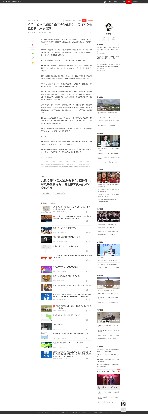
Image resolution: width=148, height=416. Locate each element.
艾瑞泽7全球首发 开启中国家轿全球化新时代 (108, 335)
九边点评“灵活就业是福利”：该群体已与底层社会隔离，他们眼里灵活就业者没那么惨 (66, 184)
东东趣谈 (44, 32)
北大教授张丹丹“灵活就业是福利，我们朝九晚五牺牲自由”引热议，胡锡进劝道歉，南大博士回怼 (108, 66)
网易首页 (5, 1)
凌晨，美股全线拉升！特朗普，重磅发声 (107, 260)
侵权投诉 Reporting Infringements (105, 412)
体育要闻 (100, 169)
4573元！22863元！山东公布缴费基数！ (66, 267)
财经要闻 (100, 242)
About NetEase (53, 412)
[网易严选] (115, 1)
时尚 (108, 371)
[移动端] (105, 1)
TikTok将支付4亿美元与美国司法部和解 (107, 162)
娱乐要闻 (100, 209)
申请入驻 (90, 20)
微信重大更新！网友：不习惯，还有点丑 (67, 315)
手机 (118, 371)
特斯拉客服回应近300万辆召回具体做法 (66, 237)
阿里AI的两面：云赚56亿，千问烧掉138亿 (108, 294)
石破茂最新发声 (58, 324)
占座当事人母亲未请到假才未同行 (64, 228)
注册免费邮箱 (135, 1)
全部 (118, 44)
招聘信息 (68, 412)
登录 (129, 1)
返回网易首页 (46, 193)
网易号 (33, 20)
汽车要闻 (100, 310)
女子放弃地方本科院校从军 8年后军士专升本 (108, 153)
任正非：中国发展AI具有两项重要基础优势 (108, 302)
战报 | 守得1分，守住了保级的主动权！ (66, 246)
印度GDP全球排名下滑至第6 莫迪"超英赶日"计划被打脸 (72, 285)
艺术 (113, 371)
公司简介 (58, 412)
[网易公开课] (110, 1)
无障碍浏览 (14, 1)
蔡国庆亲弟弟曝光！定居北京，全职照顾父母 (108, 231)
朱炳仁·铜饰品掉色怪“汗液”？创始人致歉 (67, 276)
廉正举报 (95, 412)
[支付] (120, 1)
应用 (9, 1)
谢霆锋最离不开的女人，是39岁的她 (106, 234)
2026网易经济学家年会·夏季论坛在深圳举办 (108, 267)
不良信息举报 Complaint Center (86, 412)
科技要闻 (100, 275)
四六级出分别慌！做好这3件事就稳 (106, 117)
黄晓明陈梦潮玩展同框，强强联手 (106, 227)
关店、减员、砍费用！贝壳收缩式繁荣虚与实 (108, 264)
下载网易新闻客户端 (60, 193)
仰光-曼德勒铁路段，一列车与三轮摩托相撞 (68, 343)
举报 (91, 32)
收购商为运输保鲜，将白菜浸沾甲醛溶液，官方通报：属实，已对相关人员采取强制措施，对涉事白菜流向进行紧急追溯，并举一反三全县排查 (72, 354)
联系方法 (63, 412)
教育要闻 (100, 97)
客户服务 (72, 412)
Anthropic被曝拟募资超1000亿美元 (106, 290)
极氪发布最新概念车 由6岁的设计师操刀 (107, 338)
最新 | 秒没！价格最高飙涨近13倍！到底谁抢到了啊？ (71, 333)
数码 (98, 371)
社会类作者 (108, 34)
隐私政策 (77, 412)
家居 (103, 371)
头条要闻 (100, 133)
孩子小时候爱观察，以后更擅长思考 (106, 125)
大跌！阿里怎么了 (102, 257)
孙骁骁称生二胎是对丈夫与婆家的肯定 (107, 224)
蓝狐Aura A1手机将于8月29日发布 (106, 402)
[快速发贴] (32, 40)
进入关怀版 (20, 1)
